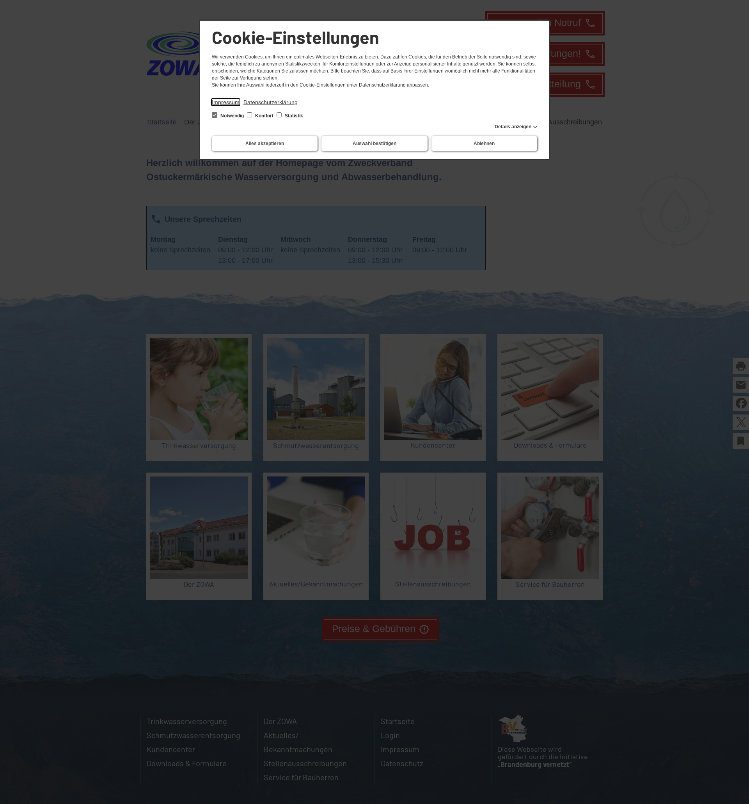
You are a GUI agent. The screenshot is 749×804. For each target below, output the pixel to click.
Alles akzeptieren (264, 143)
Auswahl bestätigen (374, 143)
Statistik (293, 116)
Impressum (226, 102)
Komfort (264, 116)
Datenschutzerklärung (270, 102)
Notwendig (232, 116)
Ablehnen (484, 143)
